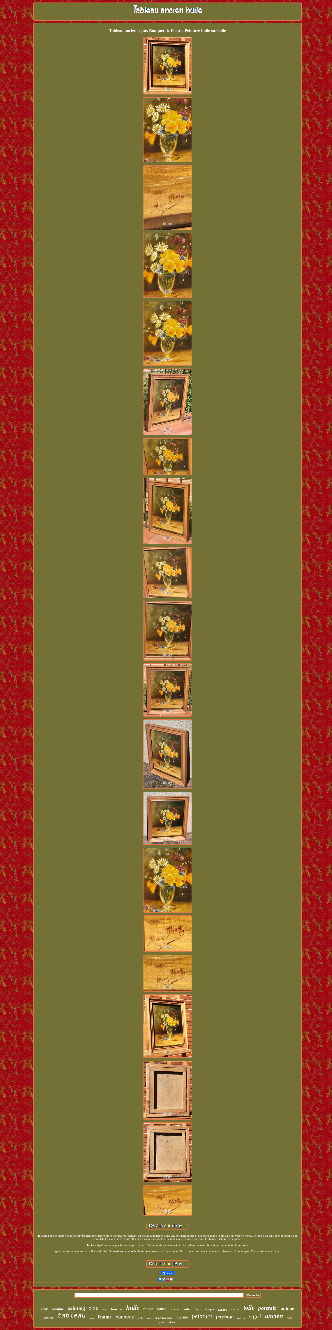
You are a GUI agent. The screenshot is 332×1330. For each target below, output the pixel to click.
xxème (235, 1309)
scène (175, 1309)
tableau (71, 1316)
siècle (172, 1321)
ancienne (241, 1318)
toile (248, 1307)
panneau (124, 1317)
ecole (44, 1309)
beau (104, 1309)
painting (76, 1308)
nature (162, 1308)
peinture (202, 1316)
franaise (116, 1309)
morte (148, 1309)
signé (255, 1316)
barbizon (48, 1317)
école (140, 1318)
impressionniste (164, 1318)
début (149, 1318)
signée (222, 1309)
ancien (274, 1315)
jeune (92, 1319)
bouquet (209, 1309)
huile (132, 1307)
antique (287, 1308)
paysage (224, 1316)
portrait (267, 1308)
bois (289, 1318)
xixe (93, 1308)
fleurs (198, 1309)
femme (105, 1316)
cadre (187, 1309)
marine (182, 1317)
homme (58, 1309)
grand (162, 1322)
